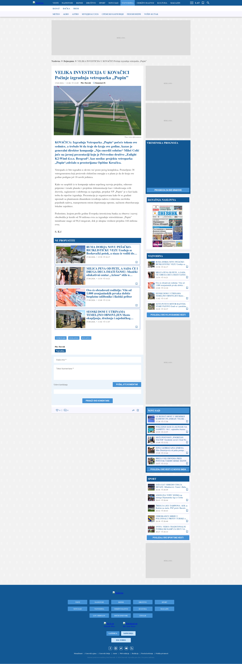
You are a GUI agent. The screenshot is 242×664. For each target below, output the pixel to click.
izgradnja (74, 338)
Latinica (113, 633)
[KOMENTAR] (65, 410)
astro (75, 14)
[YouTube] (126, 648)
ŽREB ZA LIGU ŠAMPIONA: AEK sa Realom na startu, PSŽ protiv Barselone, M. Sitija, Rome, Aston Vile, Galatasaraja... (168, 508)
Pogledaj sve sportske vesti (168, 537)
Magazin (175, 2)
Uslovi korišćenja (61, 384)
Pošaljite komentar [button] (127, 384)
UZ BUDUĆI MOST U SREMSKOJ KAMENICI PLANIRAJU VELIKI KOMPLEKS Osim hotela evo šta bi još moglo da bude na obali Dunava (168, 419)
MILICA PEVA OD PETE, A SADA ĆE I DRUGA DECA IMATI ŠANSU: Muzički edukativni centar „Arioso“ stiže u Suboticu (97, 276)
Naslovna (56, 61)
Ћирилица (128, 633)
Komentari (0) (100, 83)
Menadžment (78, 653)
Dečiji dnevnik (121, 615)
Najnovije (67, 2)
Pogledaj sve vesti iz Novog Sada (168, 469)
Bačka (66, 8)
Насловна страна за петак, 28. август (168, 226)
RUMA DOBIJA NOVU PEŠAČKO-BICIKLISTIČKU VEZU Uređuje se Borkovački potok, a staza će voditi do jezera (97, 254)
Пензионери (134, 14)
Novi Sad (113, 2)
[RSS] (131, 648)
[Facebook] (110, 648)
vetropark (61, 338)
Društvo (91, 2)
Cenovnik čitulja (104, 653)
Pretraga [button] (208, 2)
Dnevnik (88, 83)
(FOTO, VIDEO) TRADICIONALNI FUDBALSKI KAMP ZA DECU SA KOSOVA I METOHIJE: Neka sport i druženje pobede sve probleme (168, 529)
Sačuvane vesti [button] (203, 2)
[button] (191, 2)
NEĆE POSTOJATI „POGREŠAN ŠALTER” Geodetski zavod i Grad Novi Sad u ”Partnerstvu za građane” (168, 440)
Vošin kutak (151, 14)
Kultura (162, 2)
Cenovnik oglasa (90, 653)
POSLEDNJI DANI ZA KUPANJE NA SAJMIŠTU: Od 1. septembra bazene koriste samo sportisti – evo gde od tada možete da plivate (168, 429)
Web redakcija (124, 653)
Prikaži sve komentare (97, 401)
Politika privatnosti (162, 653)
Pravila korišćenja (147, 653)
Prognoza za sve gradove (168, 190)
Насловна (121, 640)
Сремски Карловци (113, 14)
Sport (102, 2)
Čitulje (142, 615)
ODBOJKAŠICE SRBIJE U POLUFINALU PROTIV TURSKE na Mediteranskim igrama (168, 518)
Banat (56, 8)
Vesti (56, 2)
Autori (115, 653)
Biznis (79, 2)
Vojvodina (128, 2)
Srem (76, 8)
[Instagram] (115, 648)
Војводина (69, 61)
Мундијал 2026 (90, 14)
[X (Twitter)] (121, 648)
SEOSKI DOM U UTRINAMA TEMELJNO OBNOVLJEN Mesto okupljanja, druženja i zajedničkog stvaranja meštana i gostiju (97, 319)
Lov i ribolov (99, 615)
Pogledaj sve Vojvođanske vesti (168, 315)
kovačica (86, 338)
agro (66, 14)
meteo (56, 14)
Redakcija (135, 653)
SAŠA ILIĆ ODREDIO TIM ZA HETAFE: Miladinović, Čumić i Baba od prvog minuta (168, 487)
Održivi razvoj (145, 2)
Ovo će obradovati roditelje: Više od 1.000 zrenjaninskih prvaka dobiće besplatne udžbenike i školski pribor (97, 297)
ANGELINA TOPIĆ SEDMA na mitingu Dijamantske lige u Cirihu (168, 497)
